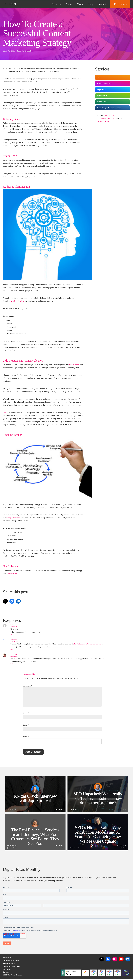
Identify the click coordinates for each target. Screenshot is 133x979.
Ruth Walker (13, 639)
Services (56, 4)
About (69, 4)
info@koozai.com (107, 118)
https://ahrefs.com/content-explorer (87, 644)
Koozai (5, 16)
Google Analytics (13, 518)
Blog (90, 4)
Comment (27, 686)
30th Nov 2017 (14, 626)
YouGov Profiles (17, 301)
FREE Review (120, 4)
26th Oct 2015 (14, 641)
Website (26, 736)
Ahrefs (5, 412)
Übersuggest (74, 365)
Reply (11, 634)
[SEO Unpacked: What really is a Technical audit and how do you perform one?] (97, 794)
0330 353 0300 (110, 115)
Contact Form (103, 121)
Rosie (11, 625)
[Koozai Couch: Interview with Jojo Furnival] (35, 794)
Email (26, 725)
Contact (102, 4)
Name (26, 713)
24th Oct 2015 (14, 656)
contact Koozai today (15, 573)
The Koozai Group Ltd (15, 975)
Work (80, 4)
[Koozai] (9, 4)
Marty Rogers (13, 654)
